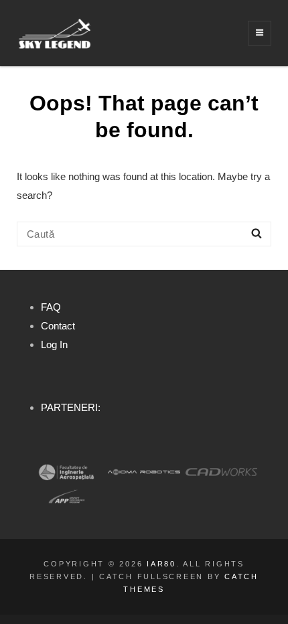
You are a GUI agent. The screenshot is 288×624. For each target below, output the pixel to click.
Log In (54, 344)
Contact (58, 325)
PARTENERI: (70, 407)
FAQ (51, 307)
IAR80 (161, 564)
